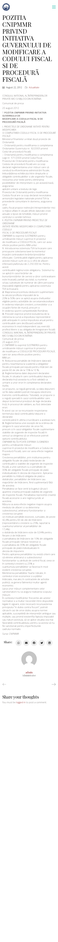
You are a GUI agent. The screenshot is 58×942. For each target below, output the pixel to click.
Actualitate (34, 87)
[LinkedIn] (49, 643)
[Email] (26, 643)
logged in (21, 702)
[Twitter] (42, 643)
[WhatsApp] (18, 643)
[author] (29, 659)
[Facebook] (34, 643)
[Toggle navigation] (54, 7)
